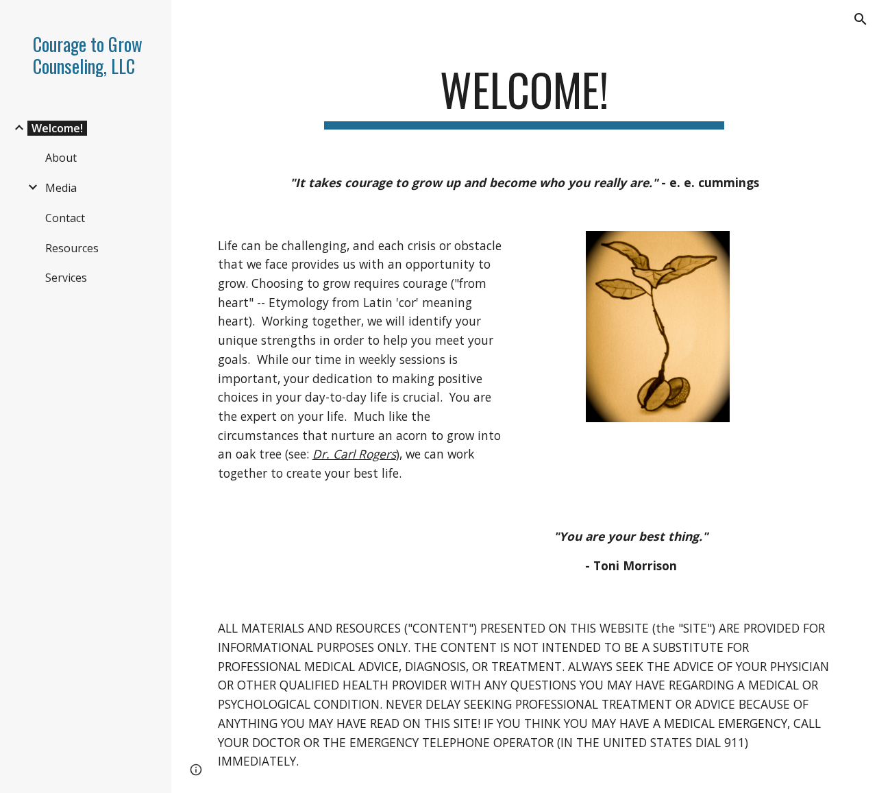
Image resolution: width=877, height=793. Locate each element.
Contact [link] (65, 217)
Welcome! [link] (57, 128)
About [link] (61, 157)
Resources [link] (72, 248)
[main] (524, 96)
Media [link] (61, 187)
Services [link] (66, 277)
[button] (860, 19)
